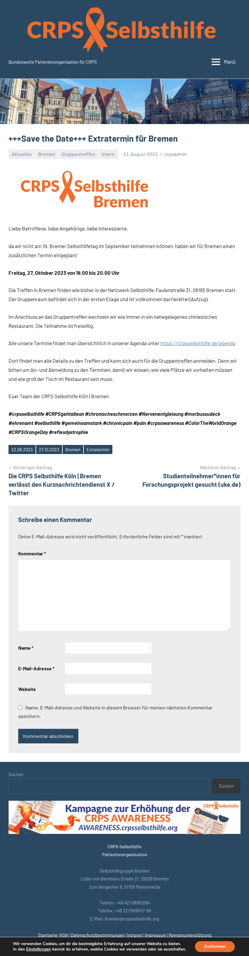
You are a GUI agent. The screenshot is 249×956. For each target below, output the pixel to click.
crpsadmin (175, 154)
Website (27, 689)
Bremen (46, 154)
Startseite (47, 935)
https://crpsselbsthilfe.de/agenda (197, 343)
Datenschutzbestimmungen (97, 935)
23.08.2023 (22, 449)
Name (25, 648)
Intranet (134, 935)
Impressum (155, 935)
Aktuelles (22, 154)
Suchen (16, 774)
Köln (64, 935)
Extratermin (98, 449)
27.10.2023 (49, 449)
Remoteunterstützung (190, 935)
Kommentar (32, 553)
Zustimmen (215, 946)
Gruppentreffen (78, 154)
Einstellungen (38, 949)
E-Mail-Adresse (36, 668)
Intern (108, 154)
